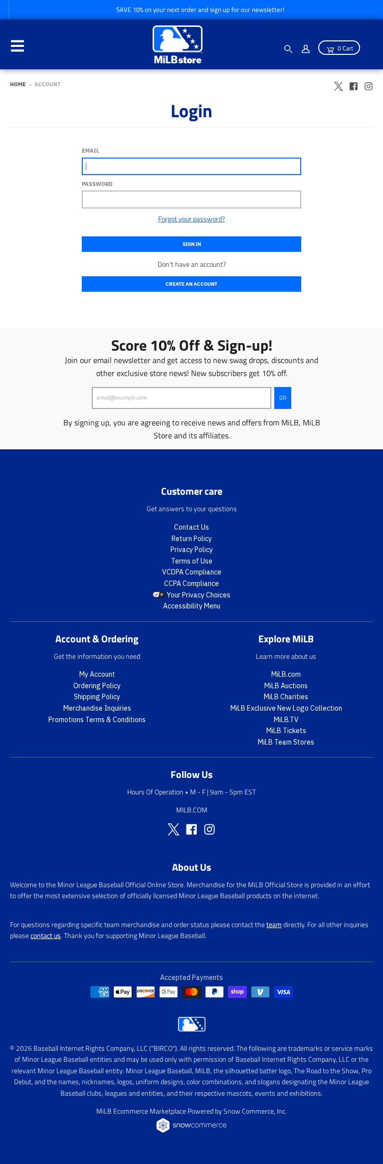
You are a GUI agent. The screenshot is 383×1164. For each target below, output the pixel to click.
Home (18, 84)
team (274, 924)
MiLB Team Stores (286, 742)
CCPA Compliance (191, 583)
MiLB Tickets (286, 730)
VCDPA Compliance (191, 572)
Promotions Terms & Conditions (97, 719)
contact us (45, 935)
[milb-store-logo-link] (191, 1029)
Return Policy (192, 538)
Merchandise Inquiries (97, 708)
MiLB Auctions (286, 685)
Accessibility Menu (191, 605)
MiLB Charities (286, 696)
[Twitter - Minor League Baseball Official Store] (338, 83)
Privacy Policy (192, 549)
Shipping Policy (97, 696)
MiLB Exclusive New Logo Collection (286, 708)
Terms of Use (191, 561)
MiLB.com (286, 674)
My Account (97, 674)
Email (90, 150)
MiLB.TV (286, 719)
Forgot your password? (191, 218)
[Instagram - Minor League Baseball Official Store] (368, 83)
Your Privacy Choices (197, 594)
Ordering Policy (97, 685)
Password (97, 184)
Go (282, 397)
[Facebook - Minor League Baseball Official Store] (353, 83)
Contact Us (191, 527)
